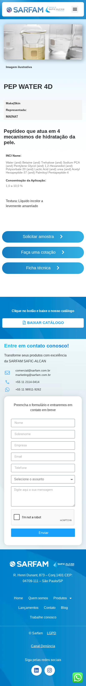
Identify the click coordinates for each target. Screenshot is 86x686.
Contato (50, 607)
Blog (64, 607)
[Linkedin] (36, 670)
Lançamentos (28, 607)
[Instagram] (49, 670)
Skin (17, 103)
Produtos (60, 598)
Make (9, 103)
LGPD (51, 633)
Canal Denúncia (43, 646)
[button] (74, 9)
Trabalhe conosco (43, 617)
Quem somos (38, 598)
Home (18, 598)
